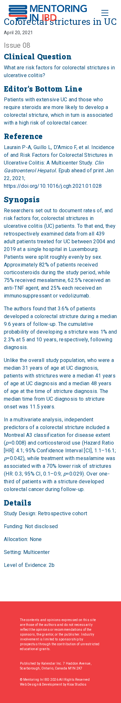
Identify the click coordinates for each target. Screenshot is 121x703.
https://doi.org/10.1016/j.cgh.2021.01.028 (53, 186)
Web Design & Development (41, 684)
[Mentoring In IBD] (48, 13)
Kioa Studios (76, 684)
